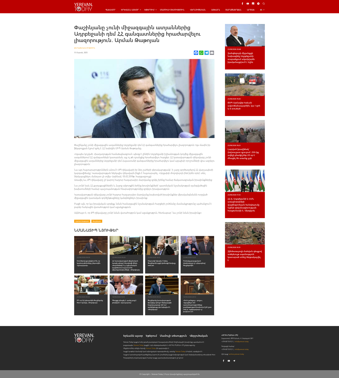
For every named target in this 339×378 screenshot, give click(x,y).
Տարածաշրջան (233, 9)
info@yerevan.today (242, 341)
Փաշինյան (97, 221)
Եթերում (149, 9)
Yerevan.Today (139, 345)
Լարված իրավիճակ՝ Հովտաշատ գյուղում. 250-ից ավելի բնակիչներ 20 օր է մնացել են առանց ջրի (243, 153)
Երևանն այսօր (133, 336)
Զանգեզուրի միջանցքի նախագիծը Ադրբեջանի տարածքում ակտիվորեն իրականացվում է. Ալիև (241, 57)
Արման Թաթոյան (82, 221)
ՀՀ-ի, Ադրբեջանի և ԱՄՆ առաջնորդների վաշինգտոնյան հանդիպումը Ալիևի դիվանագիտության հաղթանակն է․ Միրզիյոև (243, 204)
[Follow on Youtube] (229, 361)
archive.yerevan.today (236, 354)
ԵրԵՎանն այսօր (130, 9)
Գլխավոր (110, 9)
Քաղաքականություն (84, 48)
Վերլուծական (198, 9)
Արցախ (251, 9)
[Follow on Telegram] (234, 361)
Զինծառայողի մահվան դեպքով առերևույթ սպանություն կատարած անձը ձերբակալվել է (245, 255)
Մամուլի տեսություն (172, 9)
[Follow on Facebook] (223, 361)
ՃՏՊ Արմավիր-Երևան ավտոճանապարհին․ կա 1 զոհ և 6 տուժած (244, 105)
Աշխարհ (215, 9)
